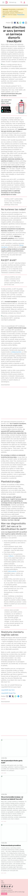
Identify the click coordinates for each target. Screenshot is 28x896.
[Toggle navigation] (3, 2)
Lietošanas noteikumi (7, 890)
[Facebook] (15, 23)
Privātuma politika (6, 888)
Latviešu (4, 893)
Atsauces (3, 698)
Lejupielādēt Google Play (8, 693)
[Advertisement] (14, 403)
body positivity (12, 571)
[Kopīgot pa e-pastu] (12, 23)
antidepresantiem (16, 352)
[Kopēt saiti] (26, 23)
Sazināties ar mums (6, 884)
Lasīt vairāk (3, 772)
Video (2, 882)
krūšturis (10, 556)
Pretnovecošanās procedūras (11, 845)
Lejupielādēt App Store (8, 690)
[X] (18, 23)
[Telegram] (23, 23)
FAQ (2, 881)
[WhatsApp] (20, 23)
